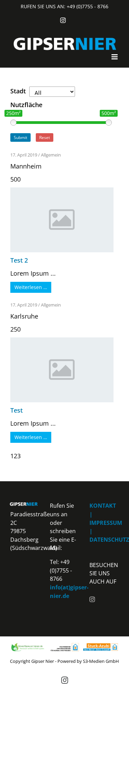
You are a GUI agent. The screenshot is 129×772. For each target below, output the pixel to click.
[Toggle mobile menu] (115, 56)
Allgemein (51, 155)
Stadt (18, 91)
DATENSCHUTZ (109, 539)
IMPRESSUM (105, 523)
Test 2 (19, 260)
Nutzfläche (26, 105)
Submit (20, 137)
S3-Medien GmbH (101, 661)
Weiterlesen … (30, 287)
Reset (44, 137)
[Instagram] (92, 599)
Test (16, 410)
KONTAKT (102, 505)
